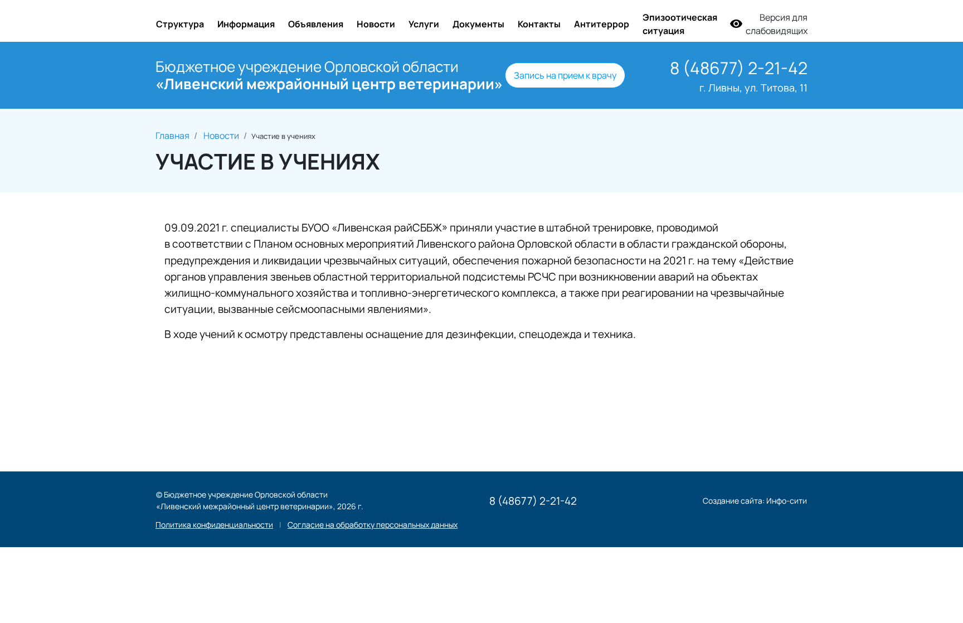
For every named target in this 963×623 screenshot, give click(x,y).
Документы (478, 24)
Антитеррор (601, 24)
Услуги (423, 24)
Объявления (315, 24)
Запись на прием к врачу (565, 75)
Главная (172, 135)
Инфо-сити (786, 500)
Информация (246, 24)
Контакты (539, 24)
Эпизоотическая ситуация (680, 24)
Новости (376, 24)
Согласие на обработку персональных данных (373, 524)
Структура (180, 24)
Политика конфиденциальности (214, 524)
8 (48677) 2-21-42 (739, 67)
